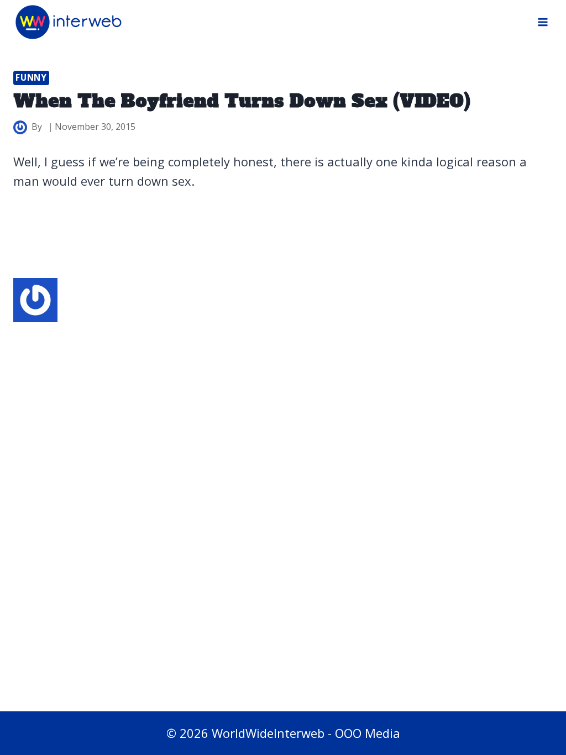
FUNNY (31, 77)
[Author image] (20, 127)
